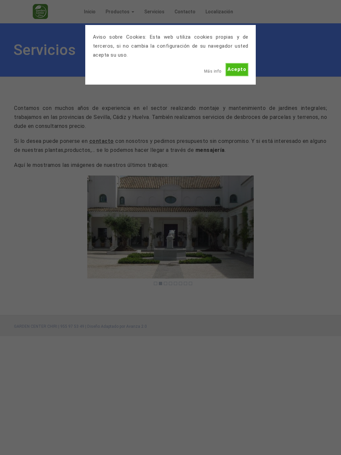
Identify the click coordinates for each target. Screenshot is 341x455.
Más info (212, 71)
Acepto (236, 69)
